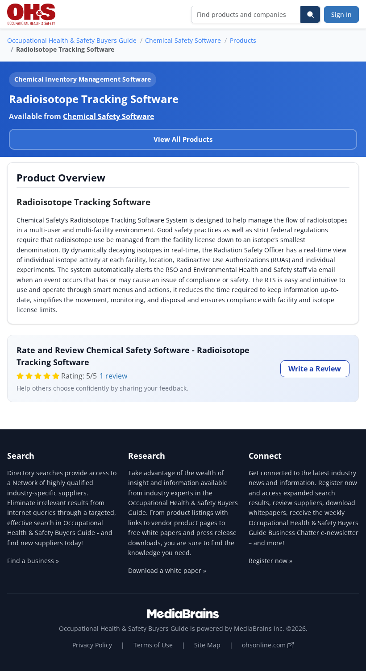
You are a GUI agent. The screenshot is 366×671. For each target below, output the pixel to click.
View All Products (183, 139)
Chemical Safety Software (183, 40)
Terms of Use (153, 645)
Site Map (207, 645)
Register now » (270, 560)
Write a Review (314, 369)
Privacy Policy (92, 645)
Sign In (341, 14)
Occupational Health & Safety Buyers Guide (72, 40)
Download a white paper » (167, 570)
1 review (113, 376)
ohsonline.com (264, 645)
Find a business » (33, 560)
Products (243, 40)
